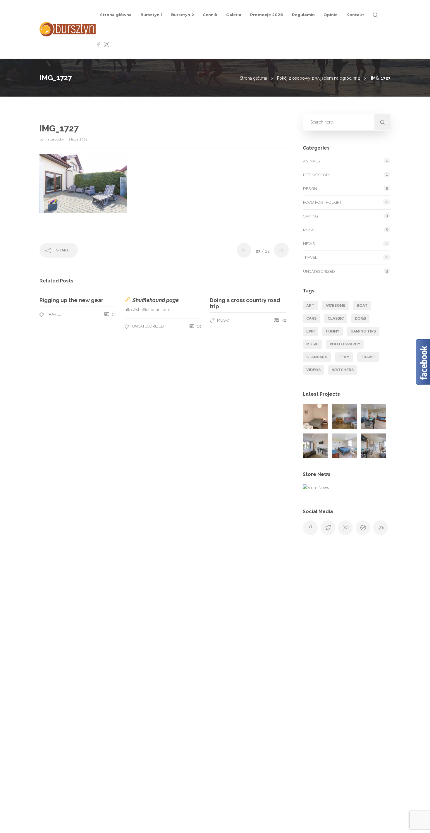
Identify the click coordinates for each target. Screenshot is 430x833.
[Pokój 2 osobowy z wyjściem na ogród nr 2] (315, 445)
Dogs (360, 318)
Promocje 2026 (266, 14)
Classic (336, 318)
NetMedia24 (295, 822)
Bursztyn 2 (182, 14)
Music (223, 320)
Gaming (310, 216)
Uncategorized (148, 326)
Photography (345, 344)
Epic (310, 331)
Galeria (233, 14)
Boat (362, 305)
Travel (54, 314)
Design (310, 188)
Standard (316, 357)
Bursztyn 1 (151, 14)
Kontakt (355, 14)
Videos (313, 370)
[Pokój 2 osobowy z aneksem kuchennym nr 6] (63, 771)
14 (113, 314)
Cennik (210, 14)
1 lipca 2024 (78, 139)
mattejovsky (54, 139)
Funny (332, 331)
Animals (311, 161)
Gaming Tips (363, 331)
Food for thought (322, 202)
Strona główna (116, 14)
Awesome (335, 305)
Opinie (331, 14)
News (309, 243)
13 (198, 326)
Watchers (343, 370)
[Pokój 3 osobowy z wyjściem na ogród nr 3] (344, 445)
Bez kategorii (317, 175)
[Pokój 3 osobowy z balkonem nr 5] (34, 771)
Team (344, 357)
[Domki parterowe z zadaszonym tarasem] (344, 416)
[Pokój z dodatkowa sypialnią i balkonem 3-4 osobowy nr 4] (373, 445)
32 (283, 320)
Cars (311, 318)
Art (310, 305)
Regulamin (303, 14)
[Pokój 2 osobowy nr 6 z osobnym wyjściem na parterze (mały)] (315, 416)
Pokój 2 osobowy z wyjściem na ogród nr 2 (318, 78)
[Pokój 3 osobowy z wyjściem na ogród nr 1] (373, 416)
